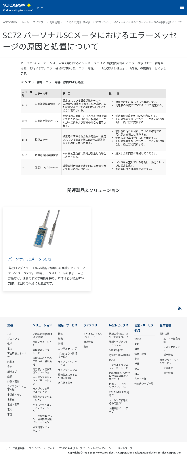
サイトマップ (125, 448)
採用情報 (168, 354)
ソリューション (42, 325)
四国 (136, 373)
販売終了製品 (65, 382)
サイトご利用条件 (14, 448)
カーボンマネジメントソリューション (42, 380)
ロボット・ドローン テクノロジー (118, 385)
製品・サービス (67, 325)
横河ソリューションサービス (169, 361)
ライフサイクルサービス (67, 363)
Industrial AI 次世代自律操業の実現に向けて (119, 376)
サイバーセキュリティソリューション (42, 408)
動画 (85, 346)
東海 (136, 358)
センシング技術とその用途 (118, 402)
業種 (10, 325)
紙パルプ (12, 371)
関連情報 (54, 22)
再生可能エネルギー (16, 355)
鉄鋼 (9, 376)
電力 (9, 348)
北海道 (138, 339)
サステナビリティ (171, 348)
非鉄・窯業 (13, 381)
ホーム (25, 22)
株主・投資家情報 (171, 340)
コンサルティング (67, 348)
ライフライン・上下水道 (16, 388)
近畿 (136, 363)
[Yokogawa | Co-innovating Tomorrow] (18, 7)
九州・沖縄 (140, 378)
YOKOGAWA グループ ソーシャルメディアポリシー (86, 448)
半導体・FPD (14, 394)
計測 (60, 343)
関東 (136, 349)
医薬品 (10, 361)
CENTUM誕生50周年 (119, 394)
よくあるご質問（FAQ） (77, 22)
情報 (60, 333)
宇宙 (9, 414)
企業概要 (168, 368)
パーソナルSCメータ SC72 (29, 259)
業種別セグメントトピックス (118, 343)
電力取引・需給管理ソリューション (42, 371)
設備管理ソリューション (42, 351)
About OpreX (116, 350)
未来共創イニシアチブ (118, 410)
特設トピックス (118, 325)
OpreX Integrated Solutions (42, 335)
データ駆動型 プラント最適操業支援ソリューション (42, 419)
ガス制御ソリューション (42, 429)
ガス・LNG (13, 338)
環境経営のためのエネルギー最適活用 (42, 361)
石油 (9, 333)
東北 (136, 344)
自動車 (10, 399)
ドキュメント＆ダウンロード (92, 335)
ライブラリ (39, 22)
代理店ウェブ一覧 (143, 383)
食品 (9, 366)
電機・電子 (13, 404)
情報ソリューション (42, 343)
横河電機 (164, 333)
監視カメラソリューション (42, 398)
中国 (136, 369)
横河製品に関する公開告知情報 (67, 376)
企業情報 (165, 325)
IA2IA (112, 360)
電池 (9, 409)
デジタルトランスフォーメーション (118, 366)
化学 (9, 343)
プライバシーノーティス (42, 448)
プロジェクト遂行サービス (67, 355)
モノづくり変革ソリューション (42, 390)
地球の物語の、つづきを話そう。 (118, 335)
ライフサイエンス (67, 369)
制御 (60, 338)
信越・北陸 (140, 354)
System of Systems (119, 354)
